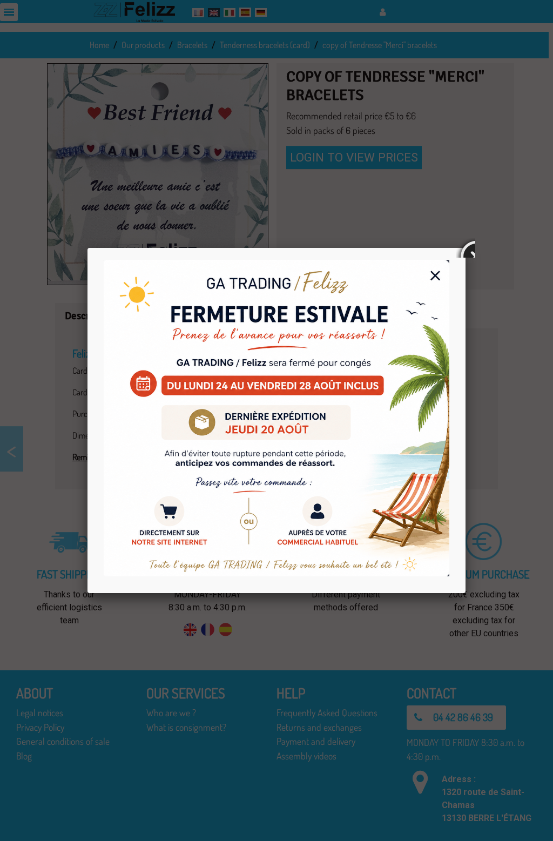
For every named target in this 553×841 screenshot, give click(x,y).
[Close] (465, 248)
